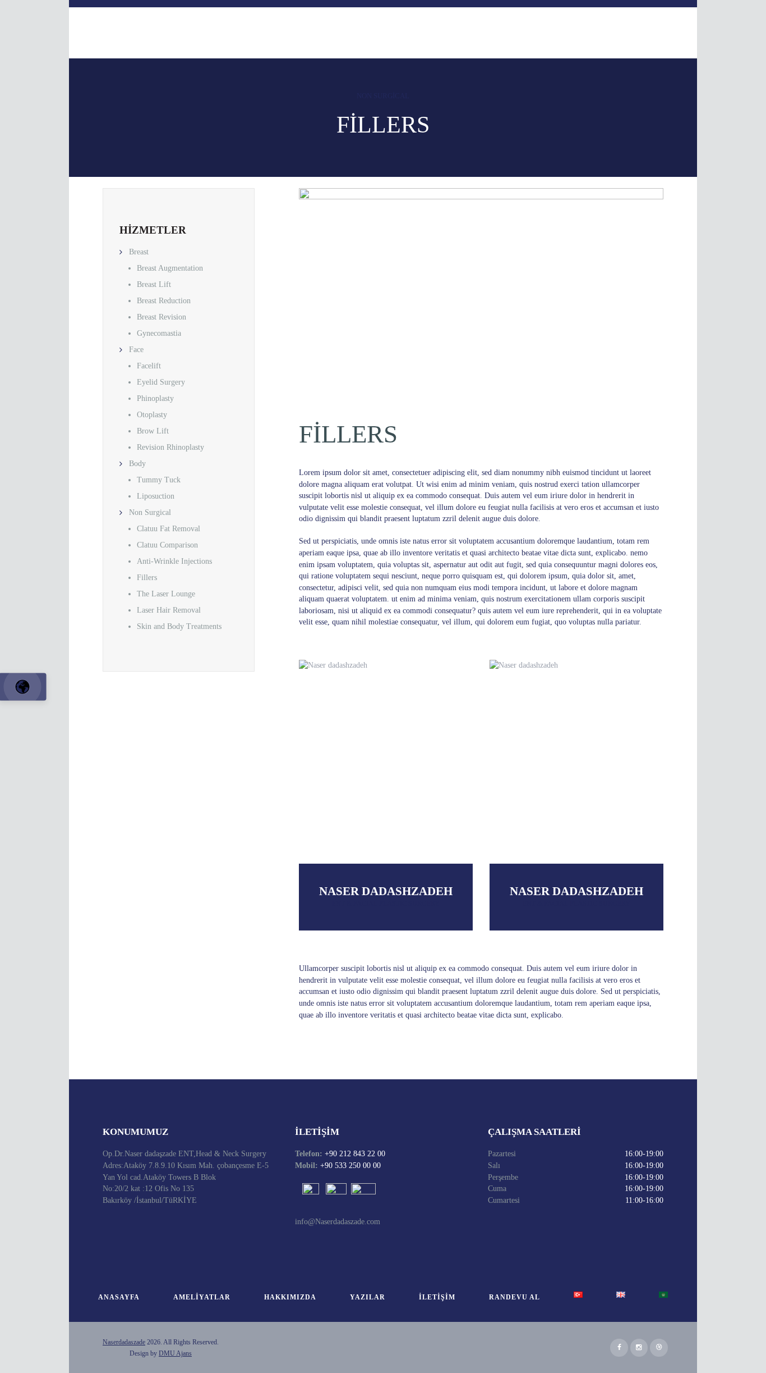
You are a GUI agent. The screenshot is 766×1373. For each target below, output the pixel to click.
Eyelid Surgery (161, 382)
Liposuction (155, 496)
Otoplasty (152, 414)
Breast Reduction (164, 301)
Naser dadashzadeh (386, 891)
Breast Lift (154, 284)
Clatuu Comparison (167, 545)
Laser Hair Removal (169, 610)
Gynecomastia (159, 333)
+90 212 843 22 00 (353, 1154)
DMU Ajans (175, 1353)
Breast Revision (161, 317)
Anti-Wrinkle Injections (174, 561)
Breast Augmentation (170, 268)
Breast (139, 252)
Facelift (149, 366)
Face (136, 349)
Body (137, 463)
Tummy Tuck (159, 480)
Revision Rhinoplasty (170, 447)
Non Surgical (383, 96)
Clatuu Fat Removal (168, 528)
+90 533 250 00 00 (349, 1165)
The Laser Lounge (166, 594)
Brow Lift (153, 431)
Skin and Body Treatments (179, 626)
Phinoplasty (155, 398)
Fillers (147, 577)
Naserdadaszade (124, 1342)
